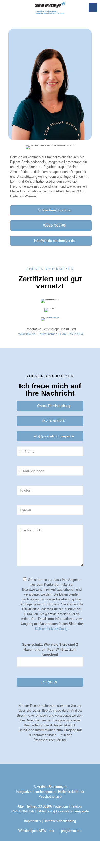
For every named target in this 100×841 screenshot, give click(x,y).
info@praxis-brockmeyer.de (68, 811)
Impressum (32, 821)
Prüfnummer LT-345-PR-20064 (60, 334)
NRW (42, 831)
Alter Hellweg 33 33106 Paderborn (43, 806)
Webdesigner (28, 831)
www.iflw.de (26, 334)
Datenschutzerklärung (51, 629)
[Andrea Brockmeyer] (50, 7)
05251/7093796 (22, 811)
